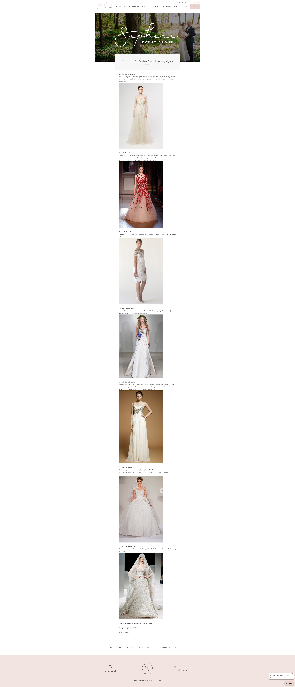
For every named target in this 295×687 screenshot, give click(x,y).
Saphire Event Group (147, 58)
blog (151, 623)
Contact (195, 7)
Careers (184, 7)
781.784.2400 (183, 2)
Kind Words (166, 7)
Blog (176, 7)
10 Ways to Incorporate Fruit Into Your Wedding (130, 647)
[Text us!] (289, 683)
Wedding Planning (131, 7)
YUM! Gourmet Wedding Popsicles (171, 647)
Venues (145, 7)
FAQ (110, 666)
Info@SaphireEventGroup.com (185, 667)
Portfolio (155, 7)
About (118, 7)
